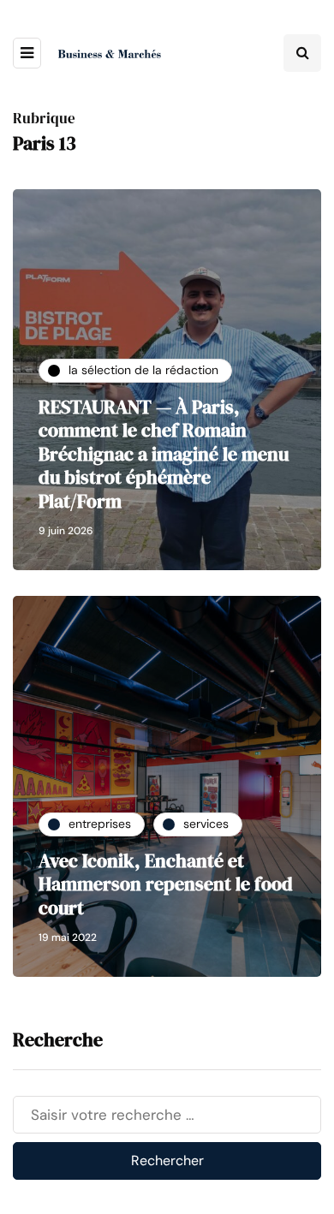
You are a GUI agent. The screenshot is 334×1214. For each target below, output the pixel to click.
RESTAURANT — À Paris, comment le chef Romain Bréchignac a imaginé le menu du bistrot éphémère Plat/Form (164, 454)
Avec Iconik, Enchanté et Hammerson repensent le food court (166, 884)
